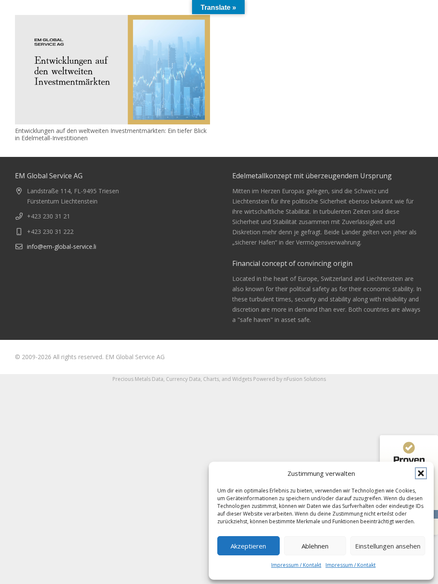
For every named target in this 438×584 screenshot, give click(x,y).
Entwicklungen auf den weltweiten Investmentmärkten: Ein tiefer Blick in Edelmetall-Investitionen (111, 134)
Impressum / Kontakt (296, 565)
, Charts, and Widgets (226, 379)
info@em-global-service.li (61, 246)
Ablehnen (315, 546)
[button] (421, 473)
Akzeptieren (248, 546)
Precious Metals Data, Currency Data (156, 379)
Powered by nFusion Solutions (289, 379)
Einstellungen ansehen (387, 546)
